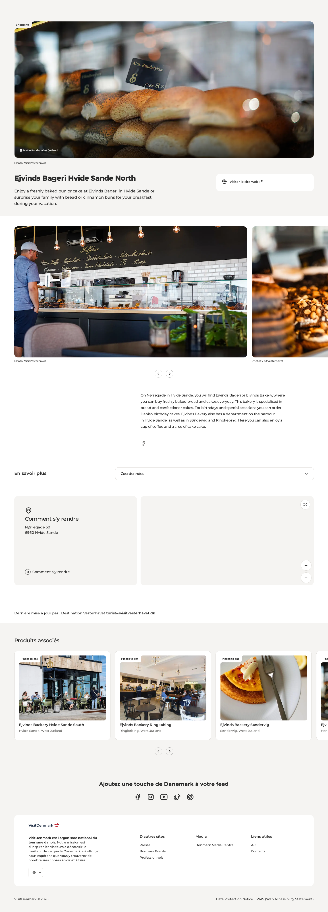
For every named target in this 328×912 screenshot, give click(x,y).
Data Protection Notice (234, 899)
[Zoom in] (306, 565)
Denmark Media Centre (214, 845)
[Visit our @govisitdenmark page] (177, 797)
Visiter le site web (244, 182)
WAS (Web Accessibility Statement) (285, 899)
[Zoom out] (306, 577)
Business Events (153, 851)
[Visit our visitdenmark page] (164, 797)
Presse (145, 845)
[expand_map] (305, 504)
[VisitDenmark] (44, 825)
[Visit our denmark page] (137, 797)
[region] (227, 540)
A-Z (253, 845)
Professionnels (151, 858)
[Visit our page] (151, 797)
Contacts (258, 851)
